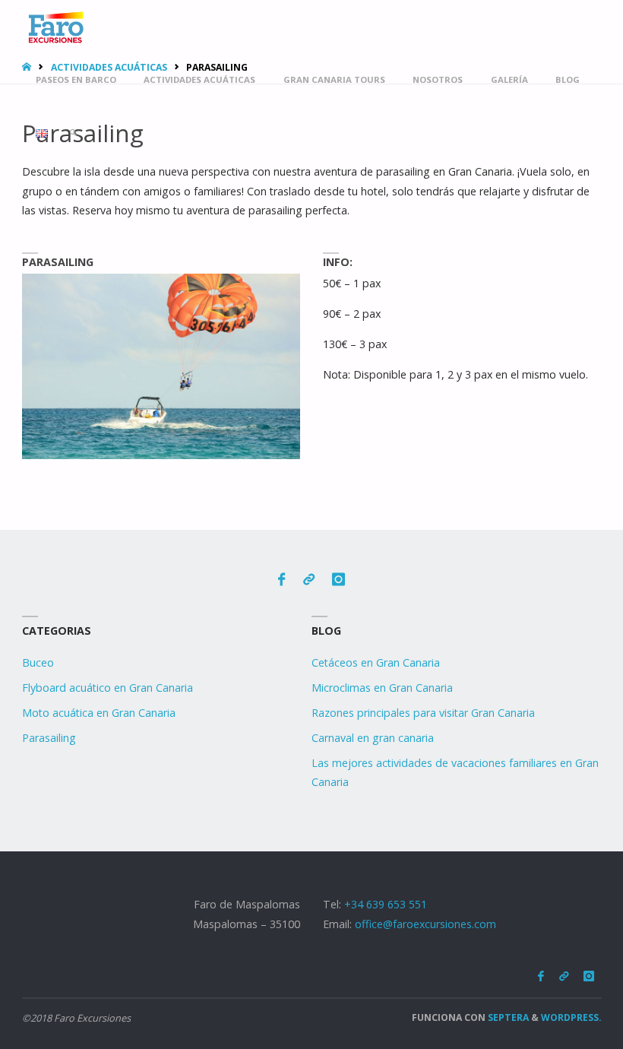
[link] (74, 133)
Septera (507, 1017)
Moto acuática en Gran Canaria (99, 712)
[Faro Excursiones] (55, 26)
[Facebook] (281, 579)
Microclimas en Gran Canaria (382, 687)
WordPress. (571, 1017)
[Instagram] (338, 579)
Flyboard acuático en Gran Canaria (107, 687)
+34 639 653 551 (385, 904)
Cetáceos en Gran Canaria (376, 662)
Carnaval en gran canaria (373, 737)
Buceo (38, 662)
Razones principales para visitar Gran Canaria (423, 712)
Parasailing (49, 737)
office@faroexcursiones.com (425, 924)
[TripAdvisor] (309, 579)
